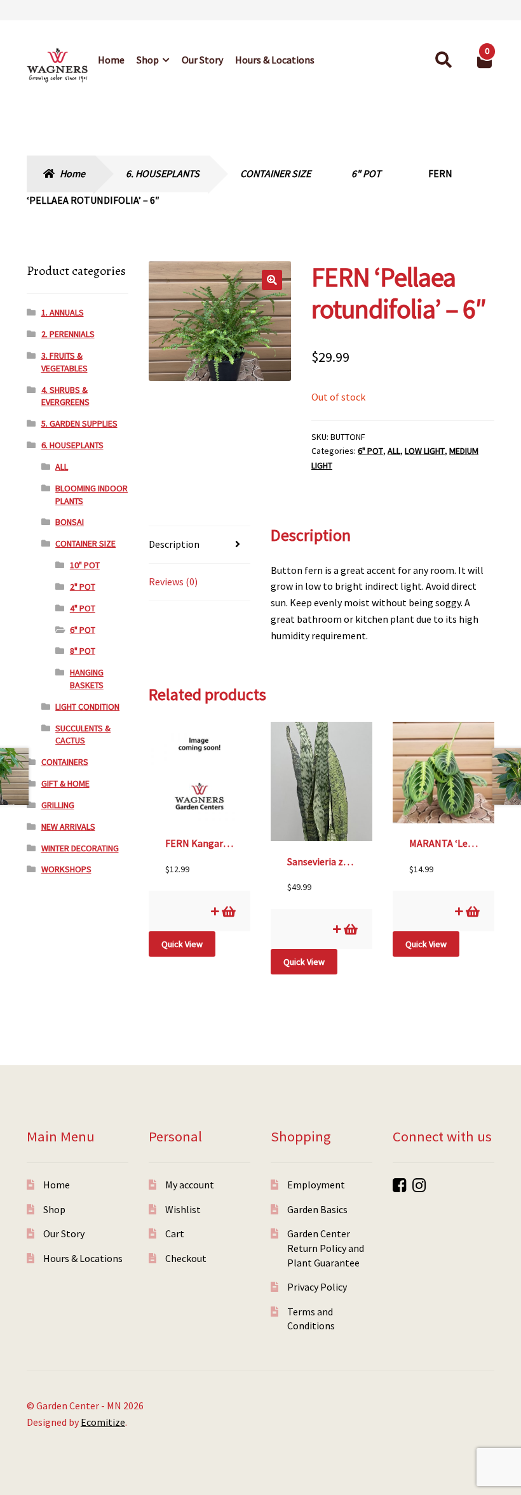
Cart (174, 1233)
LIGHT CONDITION (87, 706)
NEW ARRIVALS (68, 826)
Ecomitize (103, 1422)
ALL (394, 450)
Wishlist (183, 1209)
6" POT (366, 173)
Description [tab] (174, 544)
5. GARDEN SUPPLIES (79, 423)
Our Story (202, 59)
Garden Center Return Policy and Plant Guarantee (325, 1247)
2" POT (82, 586)
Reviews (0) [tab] (173, 581)
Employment (316, 1184)
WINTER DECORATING (80, 848)
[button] (272, 280)
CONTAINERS (64, 761)
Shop (148, 59)
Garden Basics (317, 1209)
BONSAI (69, 522)
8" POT (82, 650)
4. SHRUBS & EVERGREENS (65, 396)
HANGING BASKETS (87, 679)
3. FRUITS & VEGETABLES (64, 362)
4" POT (82, 608)
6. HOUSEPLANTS (163, 173)
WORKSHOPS (66, 869)
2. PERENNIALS (68, 334)
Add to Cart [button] (228, 911)
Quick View (182, 944)
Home (111, 59)
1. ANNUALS (62, 312)
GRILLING (57, 805)
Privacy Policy (317, 1286)
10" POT (85, 565)
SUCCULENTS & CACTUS (83, 734)
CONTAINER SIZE (275, 173)
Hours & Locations (275, 59)
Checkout (185, 1258)
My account (189, 1184)
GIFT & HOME (65, 783)
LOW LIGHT (425, 450)
